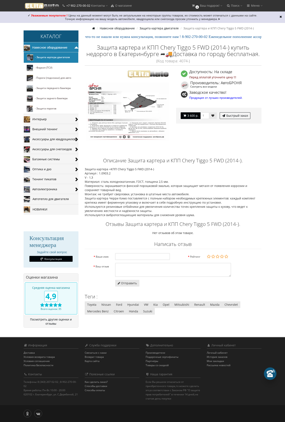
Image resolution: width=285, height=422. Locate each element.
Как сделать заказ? (96, 382)
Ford (119, 305)
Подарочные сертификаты (162, 357)
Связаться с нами (96, 352)
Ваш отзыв (102, 266)
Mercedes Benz (98, 311)
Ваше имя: (102, 256)
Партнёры (152, 361)
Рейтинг (195, 256)
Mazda (214, 305)
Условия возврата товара (39, 357)
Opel (166, 305)
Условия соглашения (37, 361)
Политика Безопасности (38, 365)
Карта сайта (92, 361)
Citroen (119, 311)
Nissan (106, 305)
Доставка (29, 352)
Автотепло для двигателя (49, 199)
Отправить (128, 283)
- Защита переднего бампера (52, 88)
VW (146, 305)
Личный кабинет (217, 352)
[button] (206, 5)
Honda (133, 311)
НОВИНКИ (38, 209)
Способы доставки (96, 386)
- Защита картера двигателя (51, 57)
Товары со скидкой (157, 365)
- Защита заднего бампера (50, 98)
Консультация (53, 259)
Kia (155, 305)
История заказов (217, 357)
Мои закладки (215, 361)
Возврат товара (94, 357)
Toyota (91, 305)
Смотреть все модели (203, 86)
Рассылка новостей (219, 365)
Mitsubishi (181, 305)
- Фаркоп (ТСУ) (42, 68)
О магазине (123, 6)
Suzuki (147, 311)
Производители (155, 352)
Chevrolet (231, 305)
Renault (199, 305)
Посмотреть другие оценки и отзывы (51, 321)
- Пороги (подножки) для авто (52, 78)
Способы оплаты (95, 390)
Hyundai (133, 305)
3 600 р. (192, 116)
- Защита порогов (44, 108)
